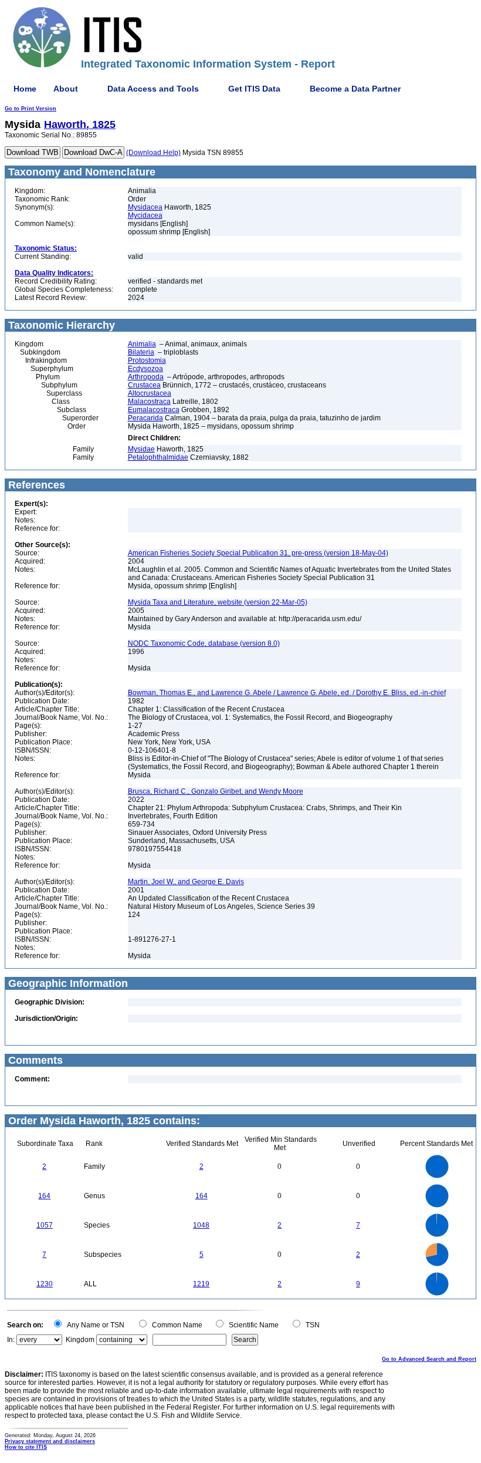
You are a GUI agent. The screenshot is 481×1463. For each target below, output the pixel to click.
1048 (201, 1225)
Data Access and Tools (153, 88)
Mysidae (141, 449)
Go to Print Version (30, 109)
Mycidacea (145, 215)
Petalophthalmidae (158, 457)
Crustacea (144, 385)
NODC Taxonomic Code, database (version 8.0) (204, 643)
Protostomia (147, 360)
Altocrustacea (149, 393)
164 (44, 1196)
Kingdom (80, 1340)
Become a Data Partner (355, 88)
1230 (44, 1284)
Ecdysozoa (145, 369)
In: (11, 1340)
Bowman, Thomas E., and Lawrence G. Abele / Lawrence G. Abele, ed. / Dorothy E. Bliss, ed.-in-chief (287, 693)
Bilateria (141, 352)
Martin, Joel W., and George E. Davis (186, 882)
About (65, 88)
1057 (44, 1225)
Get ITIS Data (254, 88)
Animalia (142, 344)
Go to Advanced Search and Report (429, 1359)
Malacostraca (149, 401)
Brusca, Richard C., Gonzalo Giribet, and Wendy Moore (215, 791)
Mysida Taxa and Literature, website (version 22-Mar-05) (217, 602)
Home (24, 88)
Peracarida (145, 418)
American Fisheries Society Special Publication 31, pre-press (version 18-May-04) (258, 553)
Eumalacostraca (153, 410)
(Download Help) (153, 153)
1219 (201, 1284)
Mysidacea (145, 207)
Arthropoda (146, 377)
